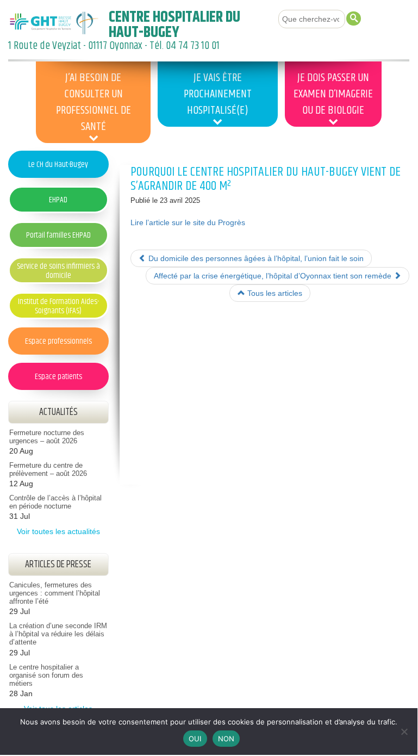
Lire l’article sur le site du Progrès (187, 222)
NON (226, 738)
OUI (195, 738)
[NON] (403, 731)
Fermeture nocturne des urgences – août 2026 (46, 437)
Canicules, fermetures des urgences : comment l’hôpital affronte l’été (54, 593)
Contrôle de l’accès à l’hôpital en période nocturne (55, 502)
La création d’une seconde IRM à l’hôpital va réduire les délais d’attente (58, 634)
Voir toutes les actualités (58, 531)
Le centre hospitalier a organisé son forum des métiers (46, 675)
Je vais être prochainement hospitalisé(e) (218, 94)
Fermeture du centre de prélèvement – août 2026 (48, 470)
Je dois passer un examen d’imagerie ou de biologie (333, 94)
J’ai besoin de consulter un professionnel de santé (93, 102)
